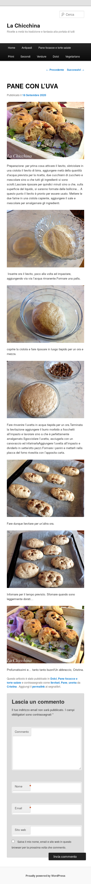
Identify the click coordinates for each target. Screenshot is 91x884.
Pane (64, 682)
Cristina (12, 686)
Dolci (56, 56)
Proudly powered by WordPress (45, 876)
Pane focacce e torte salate (54, 47)
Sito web (20, 830)
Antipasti (27, 47)
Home (11, 47)
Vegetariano (72, 56)
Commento (22, 731)
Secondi (25, 56)
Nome (22, 786)
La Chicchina (23, 25)
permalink (38, 686)
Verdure (41, 56)
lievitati (55, 682)
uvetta (73, 682)
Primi (11, 56)
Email (22, 808)
